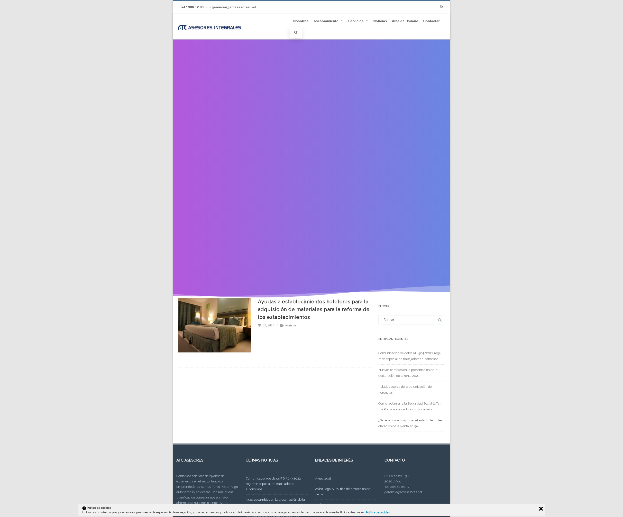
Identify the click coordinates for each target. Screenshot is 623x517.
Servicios (356, 21)
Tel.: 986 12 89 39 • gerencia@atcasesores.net (218, 7)
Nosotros (301, 21)
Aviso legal (323, 478)
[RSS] (442, 7)
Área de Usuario (405, 21)
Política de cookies (378, 512)
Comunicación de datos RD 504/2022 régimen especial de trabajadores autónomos (273, 484)
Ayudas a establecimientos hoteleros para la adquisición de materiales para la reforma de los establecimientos (314, 309)
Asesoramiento (326, 21)
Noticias (380, 21)
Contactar (431, 21)
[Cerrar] (541, 509)
